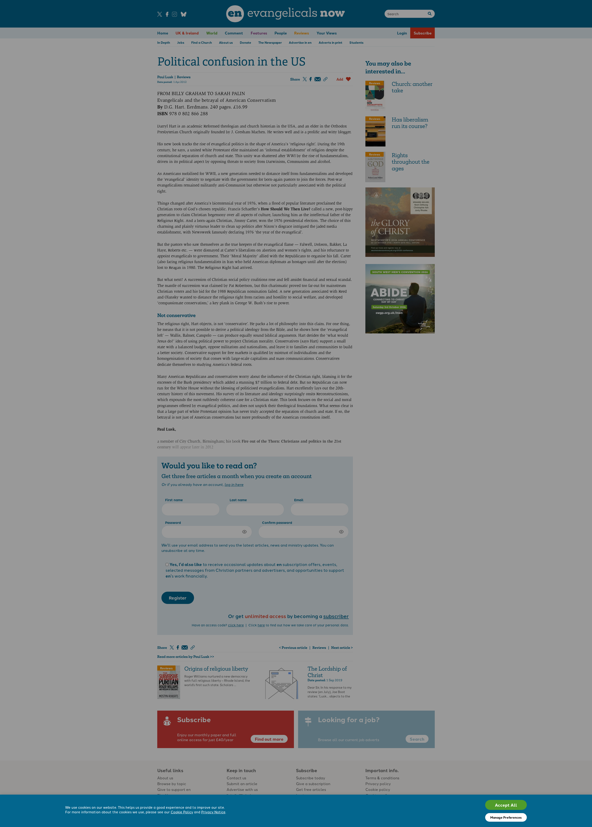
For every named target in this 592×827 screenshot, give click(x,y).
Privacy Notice (213, 811)
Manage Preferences (506, 817)
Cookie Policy (182, 811)
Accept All (506, 805)
